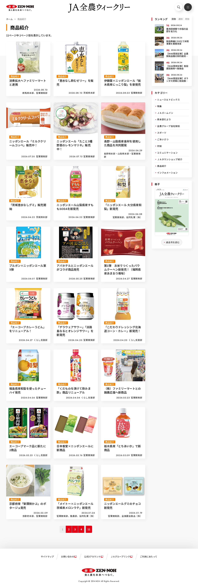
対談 (159, 146)
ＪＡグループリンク (120, 556)
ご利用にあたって (148, 556)
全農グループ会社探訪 (168, 126)
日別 (174, 18)
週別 (180, 18)
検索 (179, 7)
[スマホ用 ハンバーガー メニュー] (188, 7)
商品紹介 (161, 165)
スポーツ (161, 132)
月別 (187, 18)
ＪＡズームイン (165, 112)
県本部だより (164, 119)
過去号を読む (173, 242)
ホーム (9, 19)
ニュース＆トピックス (168, 99)
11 (89, 529)
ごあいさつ (163, 139)
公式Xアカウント (92, 556)
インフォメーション (167, 172)
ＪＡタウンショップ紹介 (169, 159)
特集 (159, 106)
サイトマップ (47, 556)
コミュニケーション (167, 152)
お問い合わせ (67, 556)
